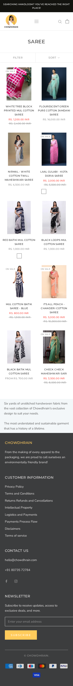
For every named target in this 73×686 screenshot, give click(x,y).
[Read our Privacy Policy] (61, 392)
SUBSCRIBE (36, 371)
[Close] (66, 288)
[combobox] (19, 355)
